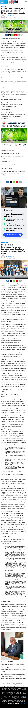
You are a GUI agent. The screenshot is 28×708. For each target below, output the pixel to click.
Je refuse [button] (17, 703)
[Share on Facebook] (6, 35)
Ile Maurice (13, 179)
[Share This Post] (9, 35)
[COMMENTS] (21, 35)
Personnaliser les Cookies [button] (14, 706)
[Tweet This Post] (11, 280)
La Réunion (19, 179)
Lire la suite (11, 703)
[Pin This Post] (15, 35)
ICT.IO (9, 15)
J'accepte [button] (23, 703)
